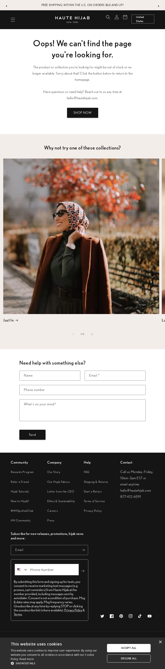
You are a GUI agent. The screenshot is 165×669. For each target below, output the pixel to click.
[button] (13, 19)
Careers (52, 510)
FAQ (87, 472)
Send (32, 435)
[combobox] (21, 569)
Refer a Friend (20, 481)
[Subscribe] (83, 550)
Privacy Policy (93, 510)
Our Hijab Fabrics (58, 481)
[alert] (82, 653)
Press (50, 520)
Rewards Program (22, 472)
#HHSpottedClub (22, 510)
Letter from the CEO (60, 491)
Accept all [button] (128, 648)
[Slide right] (92, 334)
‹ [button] (6, 5)
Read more (27, 659)
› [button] (158, 5)
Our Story (53, 472)
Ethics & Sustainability (61, 501)
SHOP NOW (82, 113)
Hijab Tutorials (20, 491)
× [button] (160, 642)
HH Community (21, 520)
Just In (8, 320)
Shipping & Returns (96, 481)
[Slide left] (73, 334)
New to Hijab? (20, 501)
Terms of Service (94, 501)
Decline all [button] (129, 658)
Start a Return (92, 491)
